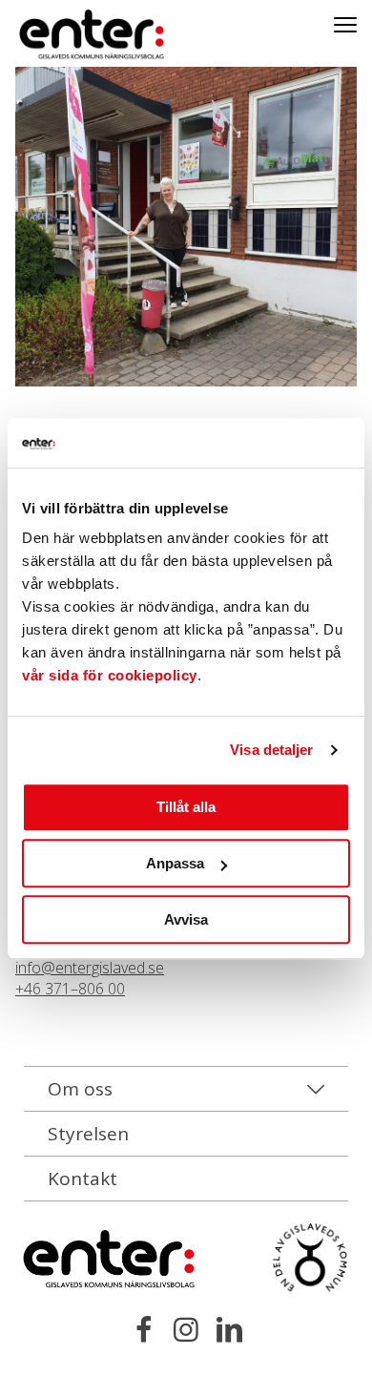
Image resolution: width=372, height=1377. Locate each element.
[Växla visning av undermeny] (345, 24)
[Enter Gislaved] (71, 35)
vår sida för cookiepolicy (109, 676)
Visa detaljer (271, 749)
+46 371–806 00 (70, 988)
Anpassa (175, 863)
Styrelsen (88, 1133)
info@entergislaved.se (89, 967)
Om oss (80, 1088)
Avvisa (186, 919)
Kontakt (82, 1178)
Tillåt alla (186, 808)
